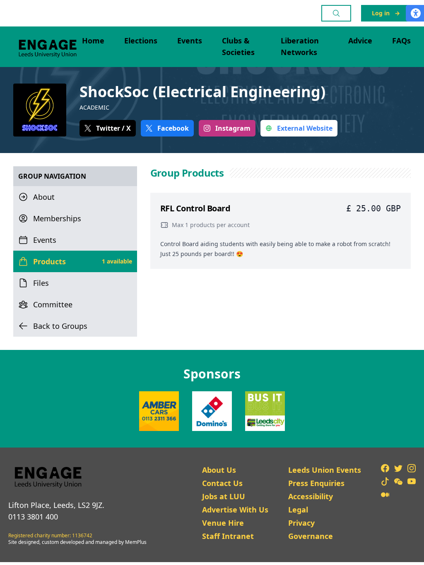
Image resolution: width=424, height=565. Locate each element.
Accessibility (310, 496)
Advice (360, 40)
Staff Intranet (228, 536)
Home (93, 40)
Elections (140, 40)
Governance (310, 536)
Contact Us (222, 483)
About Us (219, 470)
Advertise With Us (235, 510)
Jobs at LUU (223, 496)
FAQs (401, 40)
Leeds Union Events (324, 470)
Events (189, 40)
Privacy (301, 523)
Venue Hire (223, 523)
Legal (298, 510)
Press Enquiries (316, 483)
